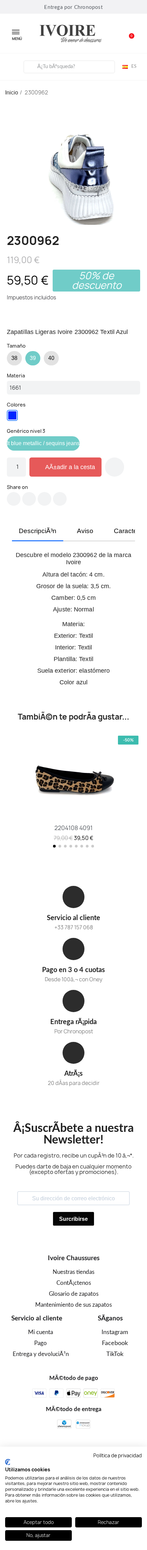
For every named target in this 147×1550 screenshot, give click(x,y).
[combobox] (69, 67)
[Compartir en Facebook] (14, 499)
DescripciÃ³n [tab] (37, 530)
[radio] (14, 358)
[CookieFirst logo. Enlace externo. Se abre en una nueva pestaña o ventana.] (7, 1462)
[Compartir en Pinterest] (44, 499)
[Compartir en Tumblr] (60, 499)
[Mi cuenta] (10, 65)
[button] (128, 33)
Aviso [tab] (85, 530)
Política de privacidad (117, 1455)
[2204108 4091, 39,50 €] (73, 788)
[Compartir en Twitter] (29, 499)
